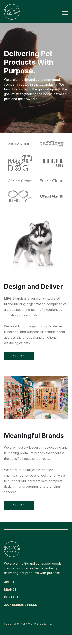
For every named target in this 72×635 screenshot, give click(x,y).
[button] (65, 12)
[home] (31, 12)
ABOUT (9, 582)
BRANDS (10, 589)
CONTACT (11, 597)
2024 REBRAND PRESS (20, 604)
